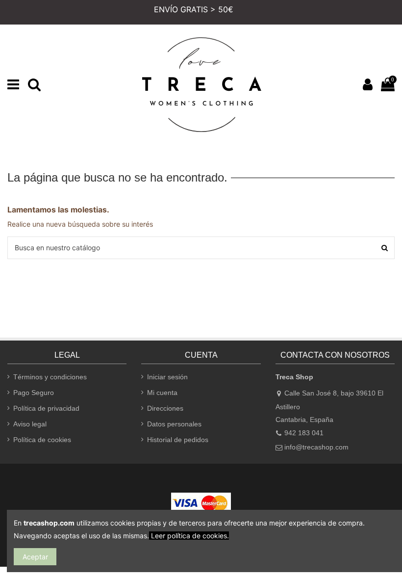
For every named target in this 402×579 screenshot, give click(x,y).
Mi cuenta (162, 392)
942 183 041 (304, 433)
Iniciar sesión (167, 377)
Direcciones (165, 408)
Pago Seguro (33, 392)
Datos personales (174, 424)
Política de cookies (42, 440)
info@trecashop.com (316, 447)
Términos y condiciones (50, 377)
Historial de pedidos (177, 440)
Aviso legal (30, 424)
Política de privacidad (46, 408)
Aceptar (35, 557)
